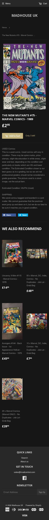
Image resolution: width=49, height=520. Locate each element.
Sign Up (42, 492)
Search (24, 457)
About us (24, 461)
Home (4, 27)
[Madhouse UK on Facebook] (24, 478)
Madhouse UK (25, 15)
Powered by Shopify (33, 505)
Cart (45, 3)
